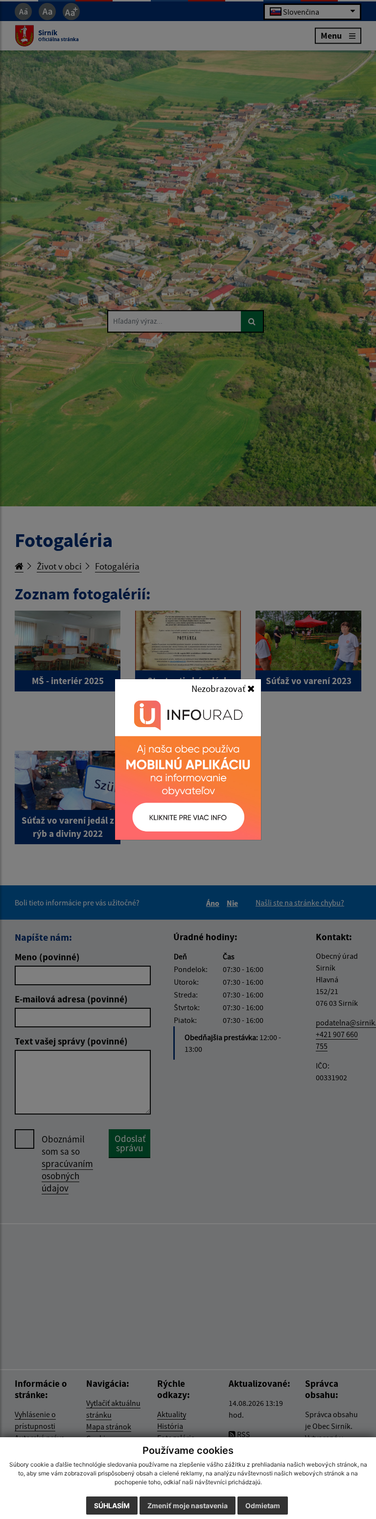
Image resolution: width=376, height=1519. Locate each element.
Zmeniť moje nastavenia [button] (187, 1505)
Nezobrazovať (219, 688)
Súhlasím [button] (112, 1505)
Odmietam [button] (262, 1505)
